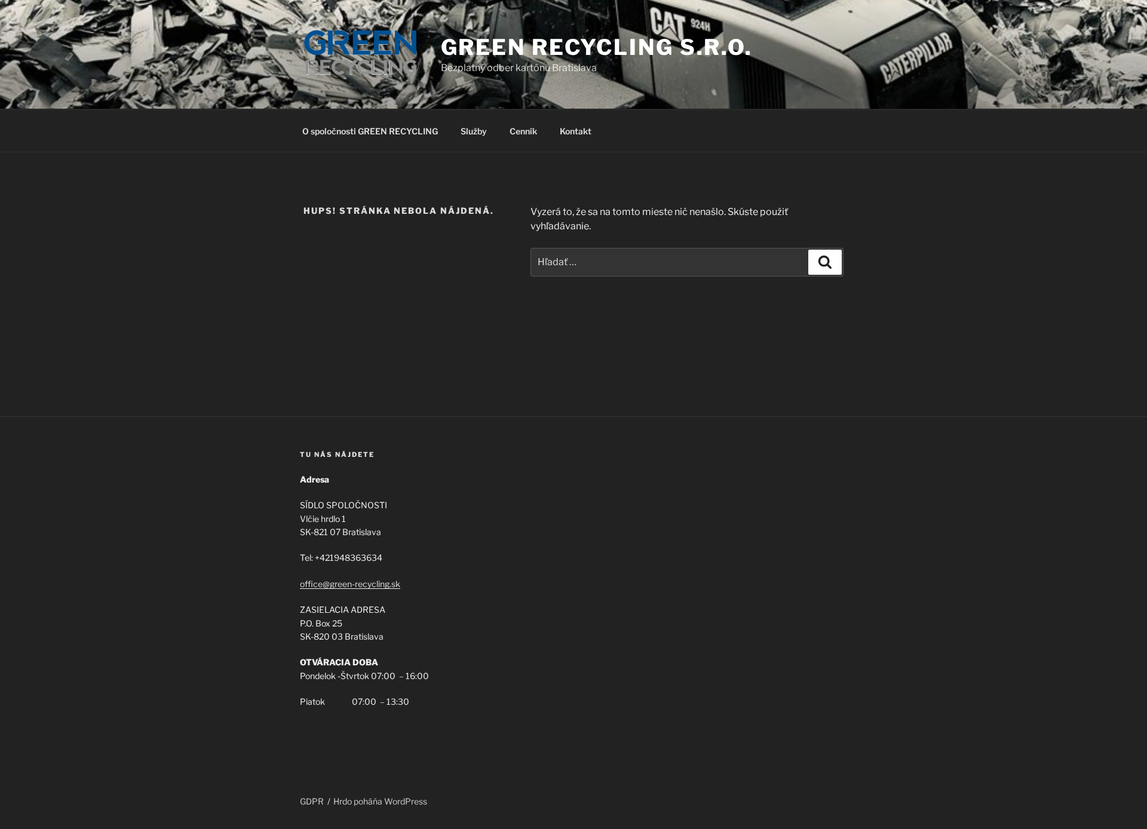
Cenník (523, 131)
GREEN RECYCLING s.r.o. (597, 47)
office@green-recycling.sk (350, 584)
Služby (474, 131)
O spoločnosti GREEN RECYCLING (370, 131)
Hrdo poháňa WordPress (380, 801)
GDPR (312, 801)
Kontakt (575, 131)
